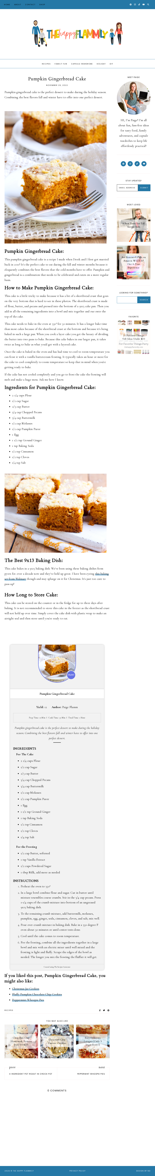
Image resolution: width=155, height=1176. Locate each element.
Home (7, 4)
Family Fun (61, 64)
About (17, 4)
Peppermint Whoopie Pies (28, 1000)
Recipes (46, 64)
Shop (42, 4)
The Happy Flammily (23, 1171)
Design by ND (143, 1171)
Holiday (101, 64)
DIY (111, 64)
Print (71, 675)
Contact (30, 4)
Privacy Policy (77, 1171)
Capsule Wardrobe (82, 64)
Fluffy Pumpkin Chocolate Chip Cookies (37, 994)
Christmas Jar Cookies (25, 989)
